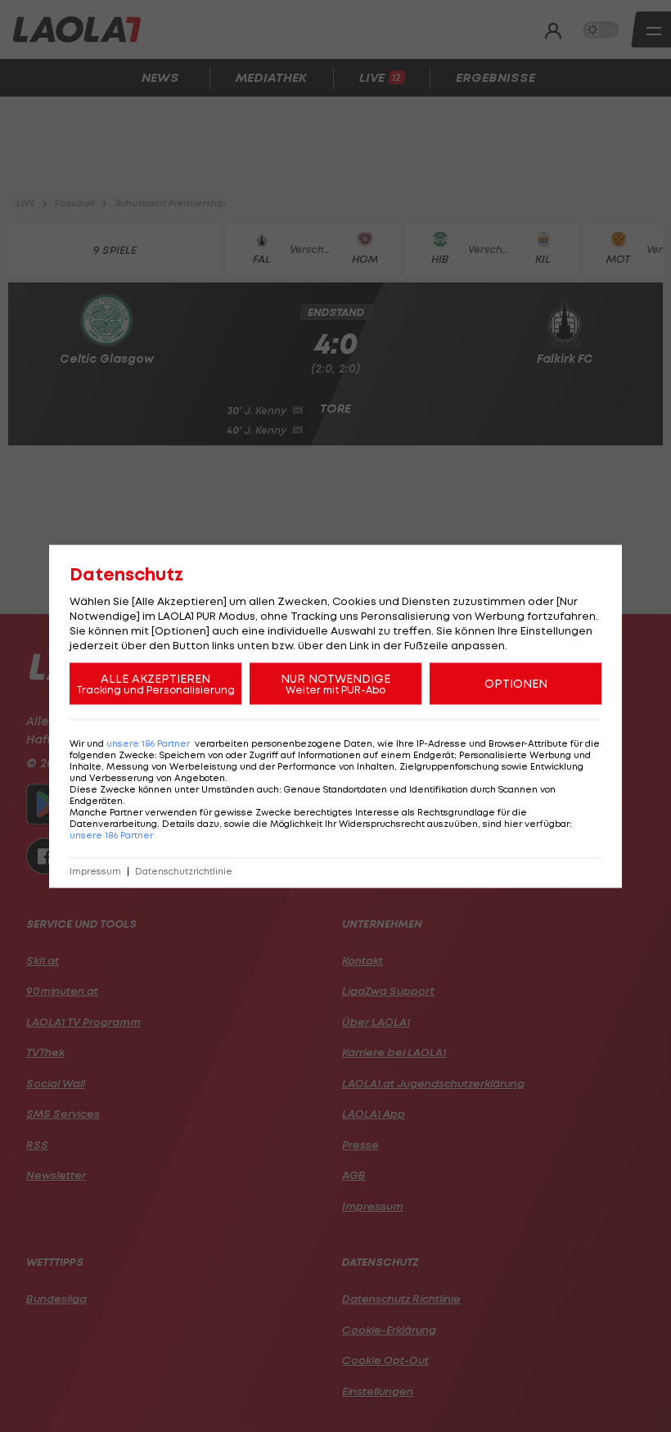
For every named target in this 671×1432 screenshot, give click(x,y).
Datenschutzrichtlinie (183, 870)
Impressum (95, 870)
